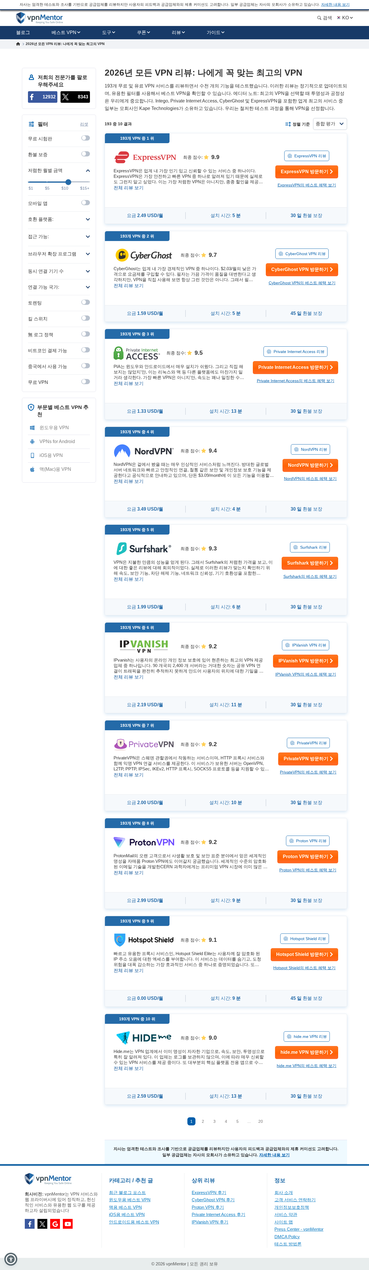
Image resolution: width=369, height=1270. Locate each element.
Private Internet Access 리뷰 (299, 351)
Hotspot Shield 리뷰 (308, 938)
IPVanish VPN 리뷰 (309, 645)
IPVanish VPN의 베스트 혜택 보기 (305, 674)
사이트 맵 (283, 1221)
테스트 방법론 (288, 1243)
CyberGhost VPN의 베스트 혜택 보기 (302, 283)
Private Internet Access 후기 (218, 1214)
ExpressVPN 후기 (209, 1192)
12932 (49, 96)
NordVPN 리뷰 (314, 449)
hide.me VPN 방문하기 (304, 1052)
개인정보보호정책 (291, 1207)
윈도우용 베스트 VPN (129, 1199)
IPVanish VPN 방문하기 (303, 660)
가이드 (214, 32)
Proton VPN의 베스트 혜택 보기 (307, 870)
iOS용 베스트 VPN (127, 1214)
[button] (11, 1259)
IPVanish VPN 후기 (210, 1221)
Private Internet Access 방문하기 (293, 367)
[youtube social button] (68, 1224)
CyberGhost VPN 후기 (213, 1199)
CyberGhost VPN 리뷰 (305, 253)
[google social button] (55, 1224)
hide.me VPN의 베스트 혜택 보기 (306, 1065)
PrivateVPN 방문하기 (306, 758)
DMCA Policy (287, 1236)
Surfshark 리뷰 (313, 547)
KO (345, 17)
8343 (83, 96)
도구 (106, 32)
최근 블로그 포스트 (127, 1192)
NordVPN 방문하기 (308, 465)
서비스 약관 (285, 1214)
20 (260, 1121)
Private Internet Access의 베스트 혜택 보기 (295, 380)
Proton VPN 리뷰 (311, 840)
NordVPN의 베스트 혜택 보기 (310, 478)
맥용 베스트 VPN (125, 1207)
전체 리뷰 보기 (129, 187)
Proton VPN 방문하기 (305, 856)
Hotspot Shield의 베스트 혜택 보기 (304, 967)
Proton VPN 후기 (208, 1207)
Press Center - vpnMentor (298, 1229)
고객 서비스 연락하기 (295, 1199)
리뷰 (176, 32)
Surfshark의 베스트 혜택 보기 (310, 576)
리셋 (84, 124)
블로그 (23, 32)
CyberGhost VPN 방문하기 (299, 269)
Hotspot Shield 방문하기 (302, 954)
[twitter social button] (42, 1224)
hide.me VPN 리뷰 (310, 1036)
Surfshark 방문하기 (307, 563)
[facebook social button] (30, 1224)
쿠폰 (141, 32)
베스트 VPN (64, 32)
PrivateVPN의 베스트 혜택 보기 (308, 772)
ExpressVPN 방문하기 (304, 171)
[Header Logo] (39, 18)
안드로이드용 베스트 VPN (134, 1221)
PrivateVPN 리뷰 (312, 743)
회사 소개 (283, 1192)
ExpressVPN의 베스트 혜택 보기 (307, 185)
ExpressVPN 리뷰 (310, 156)
